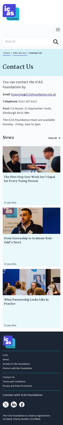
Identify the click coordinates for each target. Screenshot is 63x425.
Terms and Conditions (14, 382)
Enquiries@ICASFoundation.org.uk (33, 94)
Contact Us (9, 377)
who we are (20, 53)
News (6, 360)
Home (6, 53)
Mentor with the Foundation (17, 368)
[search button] (55, 41)
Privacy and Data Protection (17, 386)
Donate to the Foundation (16, 364)
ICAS (5, 355)
